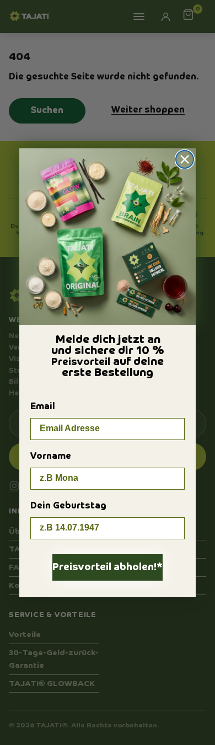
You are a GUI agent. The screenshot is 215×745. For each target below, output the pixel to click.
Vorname (50, 456)
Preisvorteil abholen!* (107, 567)
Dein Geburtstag (68, 506)
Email (42, 407)
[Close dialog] (185, 159)
